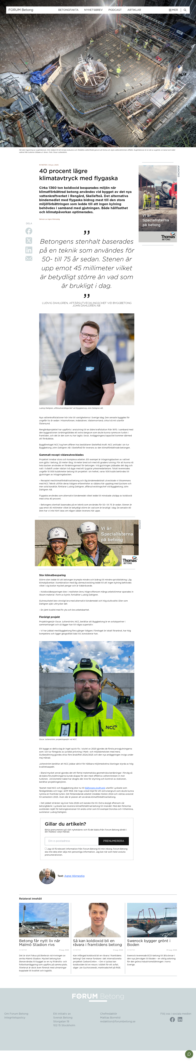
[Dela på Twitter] (28, 240)
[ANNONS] (158, 203)
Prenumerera (113, 841)
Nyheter (43, 165)
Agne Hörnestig (74, 876)
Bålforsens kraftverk (95, 788)
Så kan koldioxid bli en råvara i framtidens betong (97, 943)
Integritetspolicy (14, 1017)
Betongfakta (68, 10)
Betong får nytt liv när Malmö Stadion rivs (39, 943)
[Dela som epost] (28, 258)
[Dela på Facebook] (28, 231)
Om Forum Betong (16, 1014)
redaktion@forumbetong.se (117, 1021)
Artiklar (134, 10)
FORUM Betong (20, 9)
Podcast (115, 10)
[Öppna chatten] (189, 1054)
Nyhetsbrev (93, 10)
